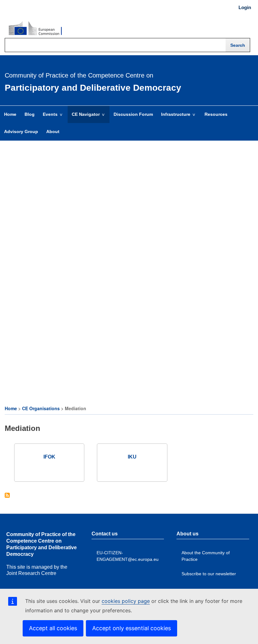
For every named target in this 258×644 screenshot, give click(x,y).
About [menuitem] (52, 131)
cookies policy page (126, 601)
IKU (132, 456)
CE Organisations (41, 408)
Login (244, 7)
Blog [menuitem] (30, 114)
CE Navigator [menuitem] (84, 117)
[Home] (35, 28)
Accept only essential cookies (131, 628)
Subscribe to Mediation (7, 496)
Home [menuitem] (10, 114)
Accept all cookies (53, 628)
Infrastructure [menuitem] (173, 117)
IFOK (49, 456)
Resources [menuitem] (216, 114)
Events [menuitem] (48, 117)
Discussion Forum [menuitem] (133, 114)
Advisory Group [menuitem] (21, 131)
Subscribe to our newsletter (209, 573)
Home (11, 408)
